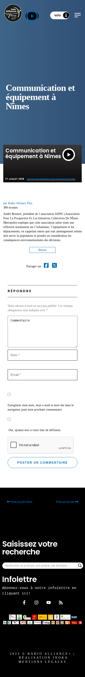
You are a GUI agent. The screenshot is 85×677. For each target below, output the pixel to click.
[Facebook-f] (24, 602)
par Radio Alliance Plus (17, 203)
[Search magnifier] (80, 566)
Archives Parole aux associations (51, 179)
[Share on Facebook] (46, 266)
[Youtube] (48, 602)
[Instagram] (36, 602)
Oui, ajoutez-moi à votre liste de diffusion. (34, 430)
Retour (42, 250)
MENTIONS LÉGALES (43, 661)
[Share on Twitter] (54, 266)
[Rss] (61, 602)
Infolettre (19, 579)
